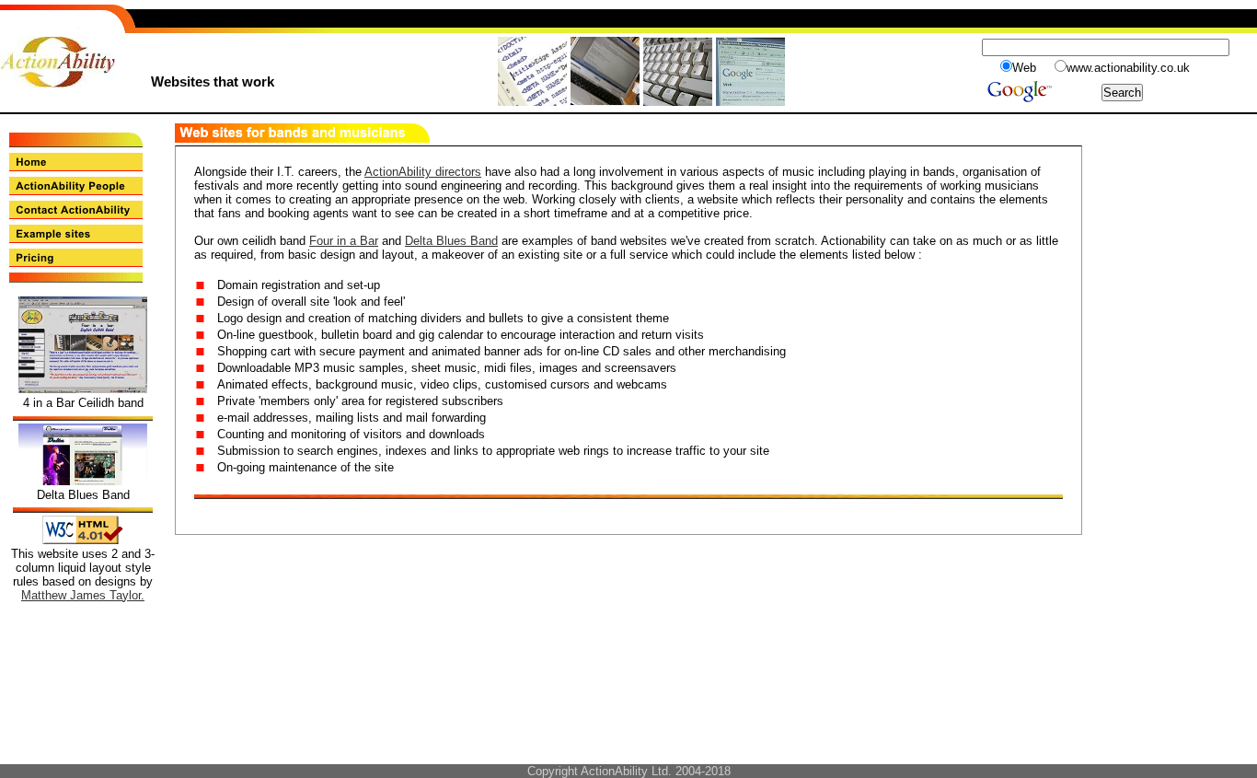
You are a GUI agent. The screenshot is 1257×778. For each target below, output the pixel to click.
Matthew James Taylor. (82, 595)
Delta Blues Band (451, 241)
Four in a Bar (343, 241)
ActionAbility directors (422, 172)
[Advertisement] (1174, 164)
